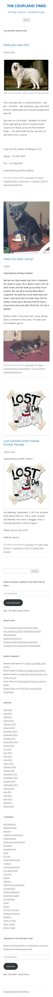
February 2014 (10, 767)
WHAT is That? (10, 920)
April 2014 (8, 760)
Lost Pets (29, 177)
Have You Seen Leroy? (18, 259)
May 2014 (8, 756)
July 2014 (7, 749)
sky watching (9, 899)
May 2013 (8, 799)
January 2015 (9, 727)
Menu (26, 19)
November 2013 (11, 777)
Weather (7, 917)
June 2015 (8, 713)
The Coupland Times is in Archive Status (21, 627)
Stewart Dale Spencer (13, 185)
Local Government (12, 867)
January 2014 (9, 770)
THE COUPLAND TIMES (26, 6)
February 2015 (10, 724)
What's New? (9, 924)
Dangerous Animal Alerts (14, 842)
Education (8, 845)
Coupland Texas (11, 181)
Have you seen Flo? (16, 45)
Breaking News (10, 827)
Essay (6, 852)
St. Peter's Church (11, 910)
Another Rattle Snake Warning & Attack (21, 642)
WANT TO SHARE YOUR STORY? (31, 670)
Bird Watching (10, 824)
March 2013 (9, 806)
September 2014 (11, 742)
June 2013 (8, 795)
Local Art (7, 863)
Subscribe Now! (13, 602)
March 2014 (9, 763)
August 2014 (9, 745)
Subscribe (10, 966)
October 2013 (9, 781)
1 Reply (7, 266)
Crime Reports (10, 838)
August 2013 (9, 788)
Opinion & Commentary (14, 885)
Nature (7, 877)
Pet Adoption (9, 888)
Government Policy (12, 860)
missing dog (23, 181)
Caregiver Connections (13, 835)
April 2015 (8, 717)
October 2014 (9, 738)
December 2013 (10, 774)
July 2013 (7, 792)
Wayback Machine (11, 913)
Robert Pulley (9, 688)
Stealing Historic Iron (13, 638)
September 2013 (11, 785)
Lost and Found (10, 870)
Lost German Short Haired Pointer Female (21, 442)
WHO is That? (9, 927)
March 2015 (9, 720)
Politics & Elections (12, 892)
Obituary (7, 881)
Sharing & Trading (11, 895)
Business (7, 831)
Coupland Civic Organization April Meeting (22, 645)
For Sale (7, 856)
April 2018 (8, 710)
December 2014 (10, 731)
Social (6, 902)
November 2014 (11, 735)
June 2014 (8, 752)
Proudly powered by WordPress (16, 991)
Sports (6, 906)
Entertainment (10, 849)
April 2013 (8, 802)
